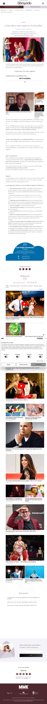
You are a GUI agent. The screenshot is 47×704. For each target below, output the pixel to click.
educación (24, 285)
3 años (23, 22)
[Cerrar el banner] (45, 338)
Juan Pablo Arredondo (20, 29)
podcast (30, 285)
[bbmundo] (24, 3)
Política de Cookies (23, 697)
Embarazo (4, 10)
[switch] (17, 357)
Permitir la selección (23, 364)
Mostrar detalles (40, 360)
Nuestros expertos (6, 12)
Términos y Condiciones (31, 697)
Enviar (31, 655)
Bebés (11, 10)
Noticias (37, 10)
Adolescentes (19, 10)
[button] (4, 4)
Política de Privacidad (16, 697)
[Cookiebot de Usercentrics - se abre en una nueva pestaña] (38, 338)
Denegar (8, 364)
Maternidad (28, 10)
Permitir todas (38, 364)
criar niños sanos (15, 285)
